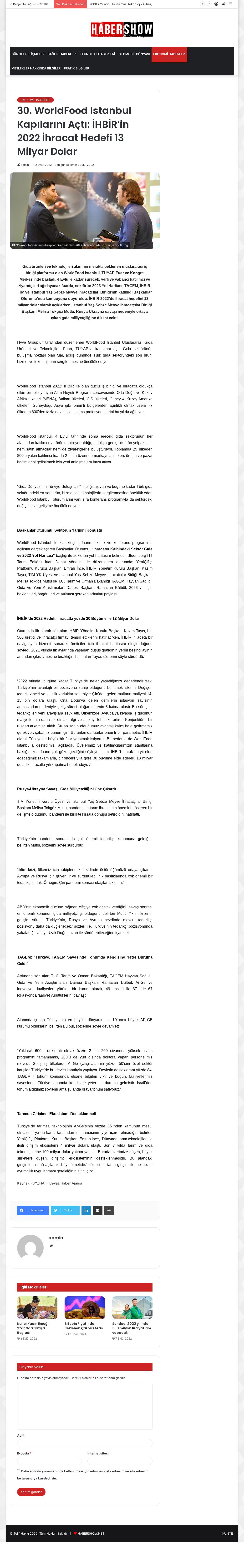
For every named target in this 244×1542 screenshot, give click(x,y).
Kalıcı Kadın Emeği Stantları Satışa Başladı (32, 1328)
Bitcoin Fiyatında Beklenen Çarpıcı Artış (84, 1326)
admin (55, 1238)
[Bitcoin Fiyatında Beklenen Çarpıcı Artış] (85, 1307)
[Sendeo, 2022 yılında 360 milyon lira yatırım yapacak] (132, 1307)
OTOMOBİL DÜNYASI (134, 54)
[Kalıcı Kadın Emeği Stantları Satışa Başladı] (37, 1307)
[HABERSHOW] (122, 28)
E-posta (24, 1453)
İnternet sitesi (98, 1453)
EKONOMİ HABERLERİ (169, 54)
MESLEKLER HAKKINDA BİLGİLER (36, 68)
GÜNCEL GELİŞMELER (27, 54)
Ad (20, 1435)
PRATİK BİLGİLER (76, 68)
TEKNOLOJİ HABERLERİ (97, 54)
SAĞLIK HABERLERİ (62, 54)
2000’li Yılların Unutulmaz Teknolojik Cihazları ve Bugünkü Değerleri (139, 4)
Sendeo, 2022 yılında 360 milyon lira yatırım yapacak (131, 1328)
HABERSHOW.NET (91, 1533)
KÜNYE (227, 1533)
